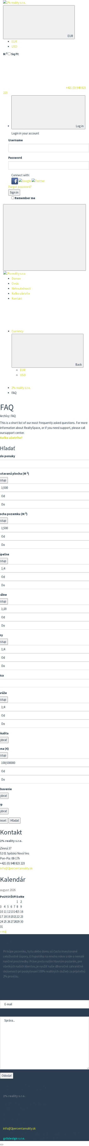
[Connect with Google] (25, 181)
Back (78, 364)
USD (14, 46)
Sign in (14, 192)
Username (15, 140)
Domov (16, 279)
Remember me (25, 198)
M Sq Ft (11, 54)
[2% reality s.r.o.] (14, 2)
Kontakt (17, 298)
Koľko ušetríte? (11, 438)
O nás (15, 284)
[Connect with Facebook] (15, 181)
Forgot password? (20, 187)
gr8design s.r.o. (14, 1138)
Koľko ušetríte (21, 294)
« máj (3, 932)
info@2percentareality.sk (16, 868)
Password (15, 158)
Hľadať (14, 820)
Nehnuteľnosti (21, 289)
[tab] (44, 437)
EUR (70, 36)
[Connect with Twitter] (38, 181)
